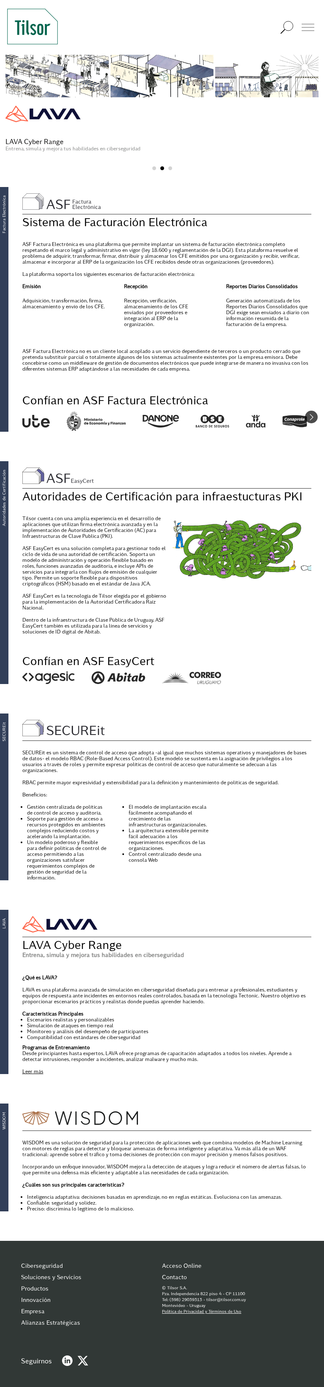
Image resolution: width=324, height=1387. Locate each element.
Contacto (174, 1276)
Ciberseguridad (42, 1265)
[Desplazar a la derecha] (311, 417)
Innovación (36, 1299)
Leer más (32, 1071)
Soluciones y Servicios (51, 1276)
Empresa (33, 1311)
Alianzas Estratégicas (50, 1322)
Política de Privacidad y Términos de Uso (201, 1311)
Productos (35, 1288)
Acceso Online (182, 1265)
